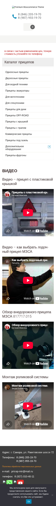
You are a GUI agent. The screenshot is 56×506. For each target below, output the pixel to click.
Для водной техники (16, 84)
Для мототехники (14, 97)
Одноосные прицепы (17, 72)
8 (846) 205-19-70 (26, 457)
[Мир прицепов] (28, 6)
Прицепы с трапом (15, 128)
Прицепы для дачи (15, 109)
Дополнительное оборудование (14, 147)
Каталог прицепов (19, 62)
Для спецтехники (14, 103)
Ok (28, 501)
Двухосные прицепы (16, 78)
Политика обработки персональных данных (21, 466)
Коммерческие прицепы (18, 134)
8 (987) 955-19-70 (26, 460)
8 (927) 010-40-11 (24, 476)
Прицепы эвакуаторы (17, 90)
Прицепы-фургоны (15, 155)
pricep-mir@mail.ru (22, 471)
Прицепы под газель (16, 140)
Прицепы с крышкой (16, 121)
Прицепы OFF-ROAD (17, 115)
